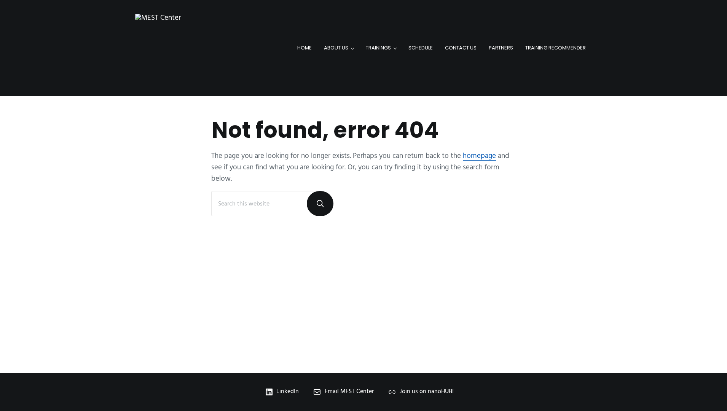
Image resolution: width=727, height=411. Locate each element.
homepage (479, 156)
